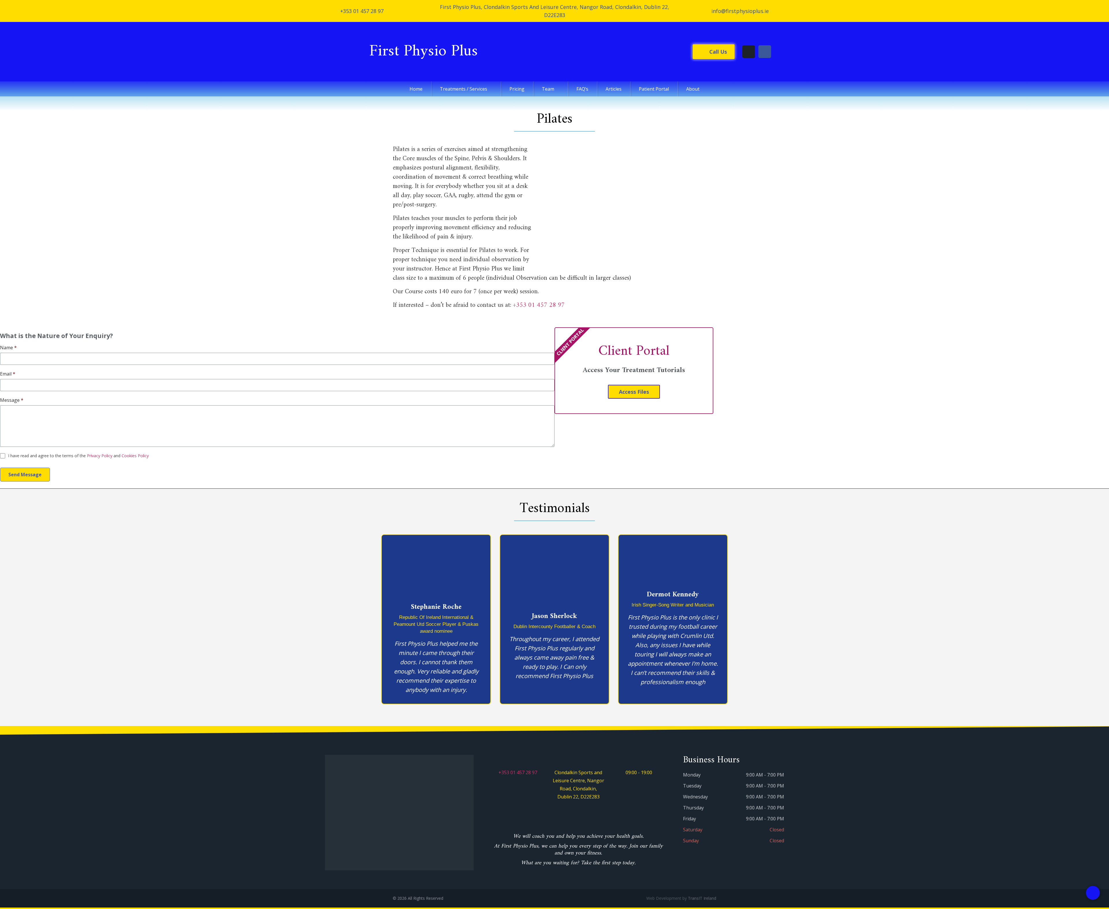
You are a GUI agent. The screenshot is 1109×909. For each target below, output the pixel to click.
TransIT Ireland (702, 898)
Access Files (634, 391)
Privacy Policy (99, 455)
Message (11, 400)
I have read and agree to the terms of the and (78, 455)
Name (8, 348)
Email (7, 374)
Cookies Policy (135, 455)
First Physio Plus (349, 51)
